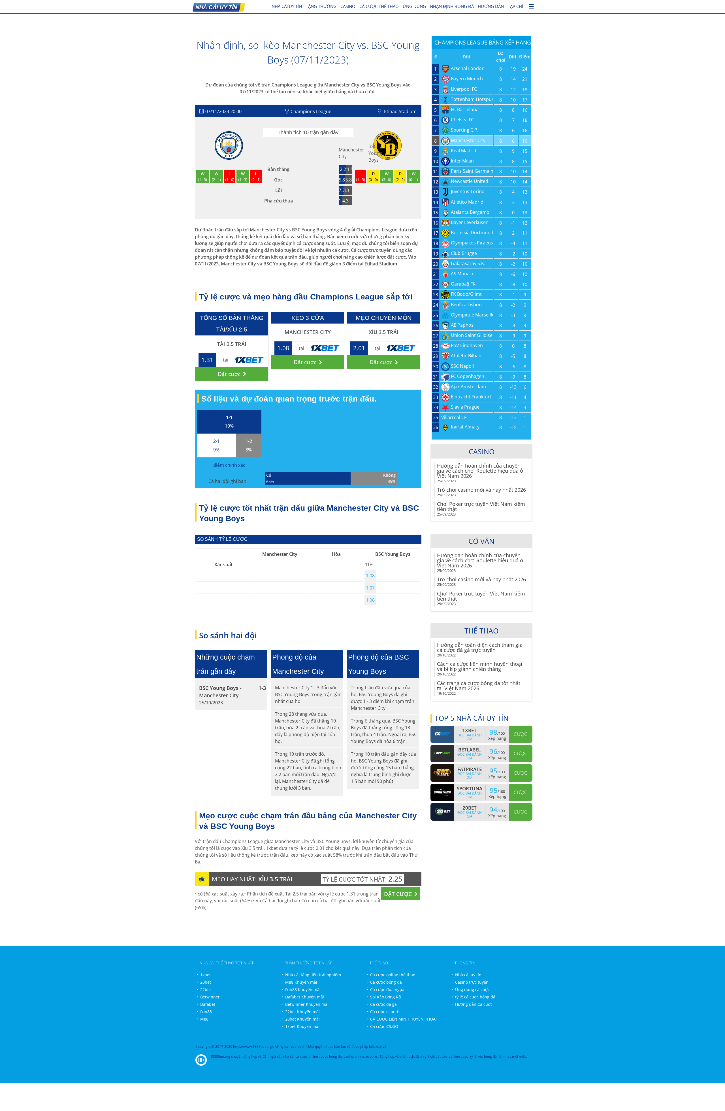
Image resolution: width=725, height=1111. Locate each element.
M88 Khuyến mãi (301, 982)
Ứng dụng (414, 6)
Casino (347, 6)
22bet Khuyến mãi (302, 1011)
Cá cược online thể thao (392, 974)
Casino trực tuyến (472, 982)
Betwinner (210, 997)
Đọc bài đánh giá (469, 737)
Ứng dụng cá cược (472, 989)
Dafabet (207, 1004)
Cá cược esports (385, 1011)
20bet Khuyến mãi (302, 1019)
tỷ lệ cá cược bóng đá (475, 997)
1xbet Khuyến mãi (302, 1026)
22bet (205, 989)
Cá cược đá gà (383, 1004)
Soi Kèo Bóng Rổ (385, 997)
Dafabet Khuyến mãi (304, 997)
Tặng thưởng (321, 6)
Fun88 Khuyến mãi (303, 989)
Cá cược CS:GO (384, 1026)
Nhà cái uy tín (468, 974)
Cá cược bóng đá (386, 982)
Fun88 (206, 1011)
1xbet (205, 974)
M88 (204, 1019)
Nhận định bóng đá (452, 6)
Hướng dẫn (491, 6)
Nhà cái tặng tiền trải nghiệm (313, 974)
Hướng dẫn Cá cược (473, 1004)
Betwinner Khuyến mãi (307, 1004)
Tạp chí (515, 6)
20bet (205, 982)
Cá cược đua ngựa (387, 989)
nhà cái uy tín (287, 6)
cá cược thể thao (379, 6)
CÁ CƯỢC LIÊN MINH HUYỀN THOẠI (403, 1019)
